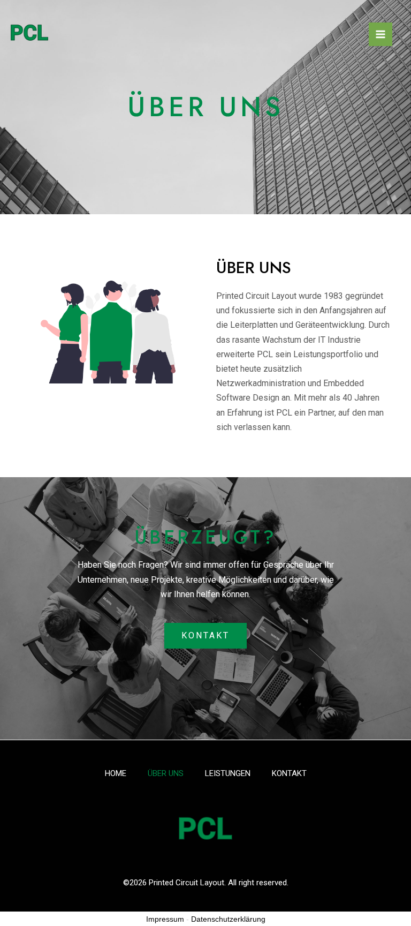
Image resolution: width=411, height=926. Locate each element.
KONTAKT (289, 773)
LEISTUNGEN (227, 773)
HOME (115, 773)
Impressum (165, 919)
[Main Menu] (380, 34)
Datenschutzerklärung (228, 919)
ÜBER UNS (166, 773)
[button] (205, 636)
